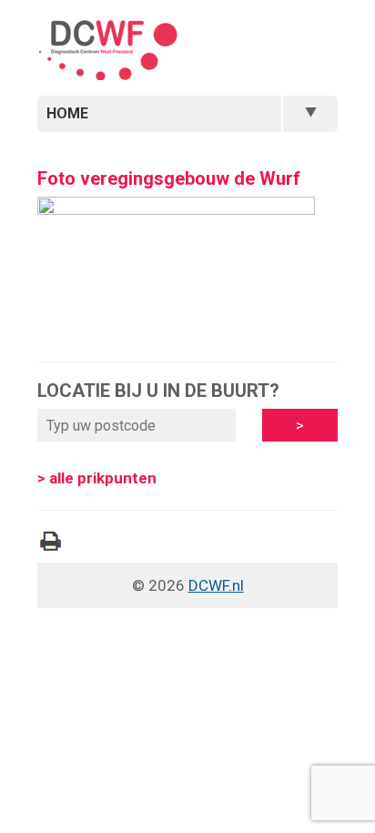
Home (67, 113)
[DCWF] (107, 52)
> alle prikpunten (97, 478)
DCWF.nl (216, 585)
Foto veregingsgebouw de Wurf (168, 178)
